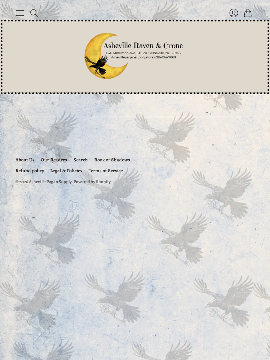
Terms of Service (106, 170)
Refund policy (29, 170)
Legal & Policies (66, 170)
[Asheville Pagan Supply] (135, 57)
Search (80, 159)
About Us (24, 159)
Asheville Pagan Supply (50, 182)
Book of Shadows (112, 159)
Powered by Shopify (92, 182)
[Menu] (20, 13)
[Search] (34, 13)
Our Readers (54, 159)
